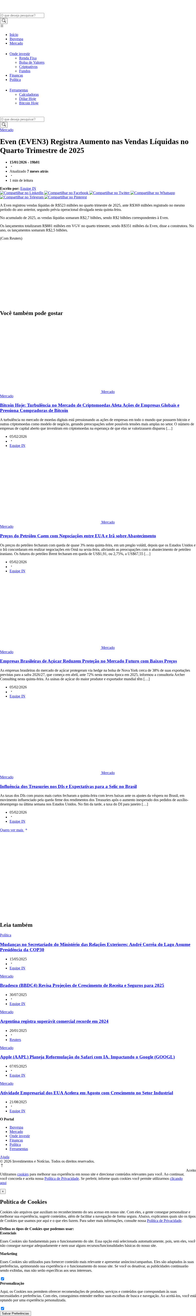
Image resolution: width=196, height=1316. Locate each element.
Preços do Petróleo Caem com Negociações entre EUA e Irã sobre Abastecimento (78, 535)
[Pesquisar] (4, 21)
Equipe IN (28, 188)
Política (15, 80)
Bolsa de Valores (31, 62)
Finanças (16, 75)
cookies (23, 1174)
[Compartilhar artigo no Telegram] (22, 197)
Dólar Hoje (27, 99)
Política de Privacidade (61, 1178)
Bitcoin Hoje (28, 103)
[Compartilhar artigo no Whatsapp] (153, 193)
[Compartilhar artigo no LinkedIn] (22, 193)
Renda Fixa (28, 58)
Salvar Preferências (15, 1313)
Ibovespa (16, 39)
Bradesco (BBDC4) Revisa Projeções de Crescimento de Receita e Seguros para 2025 (82, 985)
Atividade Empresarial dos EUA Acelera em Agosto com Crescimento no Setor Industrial (86, 1092)
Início (14, 35)
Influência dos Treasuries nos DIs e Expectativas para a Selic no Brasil (68, 786)
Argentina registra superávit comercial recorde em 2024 (54, 1021)
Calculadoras (29, 94)
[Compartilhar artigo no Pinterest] (65, 197)
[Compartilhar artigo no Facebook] (66, 193)
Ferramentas (19, 90)
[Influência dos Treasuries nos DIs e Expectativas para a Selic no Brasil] (50, 773)
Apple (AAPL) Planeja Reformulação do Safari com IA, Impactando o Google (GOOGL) (87, 1056)
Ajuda (4, 1157)
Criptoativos (28, 67)
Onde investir (20, 54)
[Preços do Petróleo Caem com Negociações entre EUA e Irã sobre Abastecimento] (50, 522)
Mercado (16, 43)
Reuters (15, 1040)
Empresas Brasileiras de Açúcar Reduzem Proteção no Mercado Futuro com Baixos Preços (88, 661)
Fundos (24, 71)
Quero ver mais (12, 830)
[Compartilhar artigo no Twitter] (110, 193)
